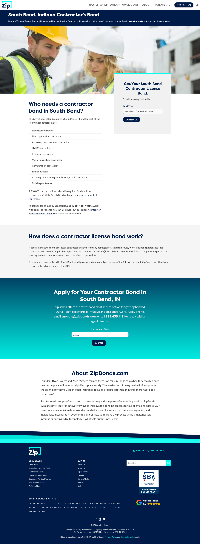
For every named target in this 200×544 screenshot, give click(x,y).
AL (30, 504)
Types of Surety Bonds (102, 5)
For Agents (162, 5)
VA (119, 507)
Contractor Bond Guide (38, 475)
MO (34, 507)
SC (96, 507)
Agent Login (82, 468)
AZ (38, 503)
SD (100, 507)
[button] (197, 4)
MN (118, 503)
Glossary (81, 482)
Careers (81, 475)
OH (76, 507)
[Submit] (168, 463)
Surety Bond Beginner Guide (39, 468)
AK (34, 503)
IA (86, 503)
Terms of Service (128, 537)
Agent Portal (82, 472)
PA (89, 507)
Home (11, 21)
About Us (81, 465)
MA (110, 503)
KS (90, 503)
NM (59, 507)
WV (35, 511)
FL (66, 503)
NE (43, 507)
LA (97, 503)
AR (42, 503)
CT (54, 503)
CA (45, 503)
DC (62, 503)
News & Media (83, 479)
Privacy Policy (111, 537)
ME (101, 503)
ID (77, 503)
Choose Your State (100, 329)
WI (39, 511)
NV (47, 507)
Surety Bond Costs (36, 472)
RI (92, 507)
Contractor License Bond (80, 21)
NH (51, 507)
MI (114, 503)
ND (72, 507)
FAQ (79, 486)
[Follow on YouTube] (104, 519)
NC (68, 507)
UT (111, 507)
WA (30, 511)
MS (30, 507)
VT (115, 507)
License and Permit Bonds (53, 21)
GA (69, 503)
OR (85, 507)
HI (73, 503)
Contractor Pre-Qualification (40, 479)
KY (93, 503)
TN (103, 507)
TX (107, 507)
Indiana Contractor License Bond (110, 21)
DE (58, 503)
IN (83, 503)
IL (80, 503)
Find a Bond (33, 465)
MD (105, 503)
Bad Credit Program (36, 482)
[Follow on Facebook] (96, 519)
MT (39, 507)
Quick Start (130, 5)
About (146, 5)
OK (81, 507)
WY (43, 511)
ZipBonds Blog (34, 486)
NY (64, 507)
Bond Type (128, 106)
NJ (55, 507)
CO (50, 503)
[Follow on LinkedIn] (100, 519)
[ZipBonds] (7, 5)
